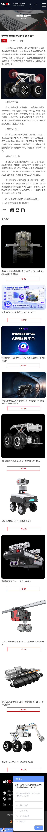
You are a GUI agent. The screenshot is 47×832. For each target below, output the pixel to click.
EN (36, 4)
